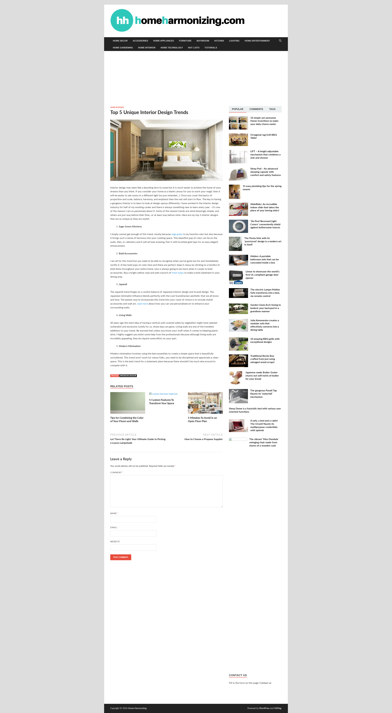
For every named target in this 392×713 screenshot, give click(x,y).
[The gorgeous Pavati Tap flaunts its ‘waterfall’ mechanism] (238, 391)
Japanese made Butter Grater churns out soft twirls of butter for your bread (262, 375)
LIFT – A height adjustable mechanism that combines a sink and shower (265, 154)
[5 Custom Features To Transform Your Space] (163, 395)
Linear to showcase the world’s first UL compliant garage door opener (262, 274)
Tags (272, 109)
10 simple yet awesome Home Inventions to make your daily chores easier (264, 121)
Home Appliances (163, 41)
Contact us (265, 683)
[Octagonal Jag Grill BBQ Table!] (238, 135)
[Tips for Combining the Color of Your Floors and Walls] (127, 404)
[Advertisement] (196, 78)
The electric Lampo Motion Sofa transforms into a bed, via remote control (265, 292)
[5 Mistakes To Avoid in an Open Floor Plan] (205, 404)
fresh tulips (178, 273)
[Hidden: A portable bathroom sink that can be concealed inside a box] (238, 256)
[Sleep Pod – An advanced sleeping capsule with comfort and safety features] (238, 169)
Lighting (234, 41)
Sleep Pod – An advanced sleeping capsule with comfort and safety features (265, 171)
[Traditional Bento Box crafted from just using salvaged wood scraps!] (238, 356)
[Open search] (280, 40)
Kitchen (219, 41)
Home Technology (172, 47)
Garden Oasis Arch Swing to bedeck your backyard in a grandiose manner (265, 308)
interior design (128, 376)
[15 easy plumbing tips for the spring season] (234, 186)
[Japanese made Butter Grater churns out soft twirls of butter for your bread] (236, 373)
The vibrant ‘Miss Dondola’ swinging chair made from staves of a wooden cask (264, 442)
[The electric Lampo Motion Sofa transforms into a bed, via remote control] (238, 290)
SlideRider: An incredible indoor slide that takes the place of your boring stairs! (264, 207)
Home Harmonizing (137, 708)
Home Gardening (123, 47)
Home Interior (146, 47)
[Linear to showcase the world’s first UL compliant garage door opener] (236, 272)
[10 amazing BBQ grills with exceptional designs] (238, 339)
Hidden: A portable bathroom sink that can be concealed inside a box (264, 259)
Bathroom (203, 41)
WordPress (264, 708)
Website (115, 542)
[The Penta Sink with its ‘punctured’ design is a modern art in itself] (235, 238)
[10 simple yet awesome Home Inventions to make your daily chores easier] (238, 118)
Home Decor (120, 41)
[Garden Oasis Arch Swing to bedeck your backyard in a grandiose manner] (238, 305)
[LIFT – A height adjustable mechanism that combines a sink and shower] (238, 152)
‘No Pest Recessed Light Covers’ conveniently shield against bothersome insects (265, 224)
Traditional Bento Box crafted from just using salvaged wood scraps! (262, 359)
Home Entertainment (257, 41)
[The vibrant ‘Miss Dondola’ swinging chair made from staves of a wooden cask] (238, 439)
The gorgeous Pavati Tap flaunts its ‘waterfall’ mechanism (263, 393)
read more (142, 304)
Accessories (140, 41)
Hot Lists (193, 47)
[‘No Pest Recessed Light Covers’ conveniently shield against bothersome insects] (238, 221)
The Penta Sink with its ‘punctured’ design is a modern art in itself (262, 241)
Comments (256, 109)
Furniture (185, 41)
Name (114, 514)
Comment (117, 473)
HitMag (277, 708)
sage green (177, 234)
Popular (237, 109)
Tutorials (211, 47)
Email (114, 528)
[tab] (237, 109)
